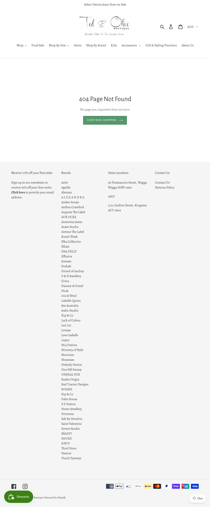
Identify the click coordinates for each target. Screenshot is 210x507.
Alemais (66, 192)
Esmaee (66, 261)
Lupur (65, 340)
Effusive (66, 256)
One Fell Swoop (71, 369)
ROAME (66, 389)
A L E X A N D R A (72, 197)
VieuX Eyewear (71, 458)
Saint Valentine (71, 423)
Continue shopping (102, 120)
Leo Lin (66, 325)
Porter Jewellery (71, 409)
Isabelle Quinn (71, 300)
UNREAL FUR (70, 374)
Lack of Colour (71, 320)
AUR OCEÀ (68, 217)
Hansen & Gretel (72, 286)
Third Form (68, 448)
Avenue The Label (72, 232)
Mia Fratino (69, 345)
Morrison (67, 355)
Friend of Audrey (72, 271)
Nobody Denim (71, 364)
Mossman (67, 359)
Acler (64, 182)
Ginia (65, 281)
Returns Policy (164, 187)
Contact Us (162, 182)
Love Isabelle (69, 335)
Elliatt (65, 246)
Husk (64, 291)
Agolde (66, 187)
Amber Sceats (70, 202)
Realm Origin (70, 379)
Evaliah (66, 266)
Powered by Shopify (55, 497)
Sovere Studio (70, 428)
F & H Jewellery (71, 276)
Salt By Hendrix (71, 419)
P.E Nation (68, 404)
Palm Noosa (69, 399)
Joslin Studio (69, 310)
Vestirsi (66, 453)
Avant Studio (70, 227)
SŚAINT (66, 433)
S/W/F (65, 443)
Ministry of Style (72, 350)
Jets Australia (69, 305)
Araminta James (71, 222)
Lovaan (66, 330)
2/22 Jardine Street (120, 205)
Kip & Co (67, 315)
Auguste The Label (73, 212)
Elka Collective (71, 241)
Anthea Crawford (72, 207)
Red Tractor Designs (74, 384)
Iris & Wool (68, 295)
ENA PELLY (69, 251)
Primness (67, 414)
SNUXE (66, 438)
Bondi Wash (69, 236)
